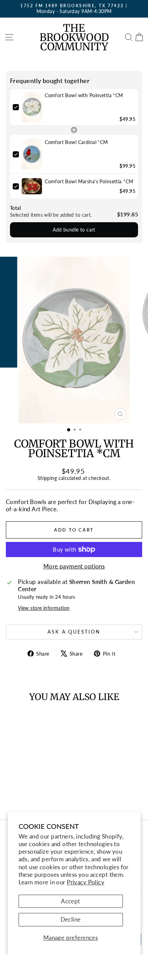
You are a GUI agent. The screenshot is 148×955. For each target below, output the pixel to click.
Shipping (47, 478)
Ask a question (73, 632)
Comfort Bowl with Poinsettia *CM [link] (84, 95)
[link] (32, 107)
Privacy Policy (85, 882)
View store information (44, 608)
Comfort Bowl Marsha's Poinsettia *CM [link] (89, 181)
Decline (71, 919)
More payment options (74, 566)
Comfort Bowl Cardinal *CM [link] (76, 142)
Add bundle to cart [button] (74, 230)
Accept (70, 901)
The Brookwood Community (74, 37)
